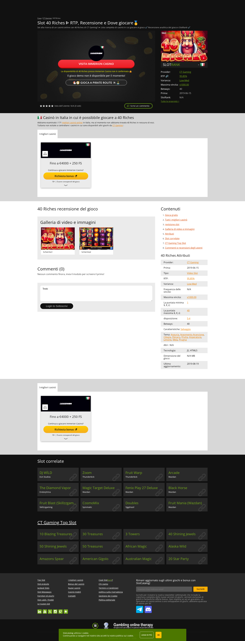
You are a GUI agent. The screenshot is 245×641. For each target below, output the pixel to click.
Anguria (175, 334)
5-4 (188, 318)
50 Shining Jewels (53, 546)
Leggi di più (146, 635)
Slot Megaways (44, 592)
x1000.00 (184, 84)
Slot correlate (172, 238)
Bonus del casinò (76, 584)
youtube (45, 610)
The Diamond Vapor (55, 488)
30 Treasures (93, 534)
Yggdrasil (129, 507)
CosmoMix (91, 503)
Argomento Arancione (192, 334)
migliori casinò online (72, 122)
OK (158, 635)
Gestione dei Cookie (108, 596)
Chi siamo (103, 584)
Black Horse (177, 488)
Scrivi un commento (139, 105)
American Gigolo (95, 559)
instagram (55, 610)
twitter (50, 610)
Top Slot (41, 580)
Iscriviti (200, 589)
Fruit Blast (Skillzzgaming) (59, 503)
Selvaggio (186, 329)
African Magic (136, 546)
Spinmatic (87, 507)
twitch (60, 610)
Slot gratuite (43, 584)
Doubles (131, 503)
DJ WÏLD (46, 473)
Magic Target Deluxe (99, 488)
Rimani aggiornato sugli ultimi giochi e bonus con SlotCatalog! (166, 582)
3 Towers (132, 534)
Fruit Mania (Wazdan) (185, 503)
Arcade (173, 473)
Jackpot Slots (43, 588)
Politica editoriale (107, 600)
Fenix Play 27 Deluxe (141, 488)
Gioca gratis (171, 215)
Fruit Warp (133, 473)
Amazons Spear (52, 559)
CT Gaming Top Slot (175, 243)
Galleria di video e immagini (180, 229)
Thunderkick (88, 476)
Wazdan (172, 476)
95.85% (183, 76)
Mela (175, 339)
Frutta (184, 337)
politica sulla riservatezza (111, 592)
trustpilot (66, 610)
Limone (168, 339)
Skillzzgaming (46, 507)
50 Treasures (93, 546)
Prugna (183, 339)
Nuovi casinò (74, 588)
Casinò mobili (74, 592)
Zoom (87, 473)
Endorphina (45, 492)
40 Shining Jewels (182, 534)
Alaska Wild (177, 546)
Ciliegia (167, 337)
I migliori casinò (75, 580)
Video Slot (192, 273)
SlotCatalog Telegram (139, 608)
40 (188, 310)
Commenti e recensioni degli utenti (183, 247)
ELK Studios (45, 476)
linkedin (39, 610)
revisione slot (172, 224)
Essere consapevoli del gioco (68, 181)
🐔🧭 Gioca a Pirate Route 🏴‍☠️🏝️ (96, 82)
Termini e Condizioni (108, 588)
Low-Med (184, 80)
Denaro (176, 337)
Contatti (72, 596)
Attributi (169, 233)
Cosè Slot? (106, 580)
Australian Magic (138, 559)
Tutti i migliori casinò (176, 219)
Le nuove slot (43, 603)
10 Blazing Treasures (56, 534)
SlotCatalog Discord (148, 608)
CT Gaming (185, 71)
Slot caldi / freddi (45, 600)
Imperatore (195, 337)
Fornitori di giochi (45, 596)
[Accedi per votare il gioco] (47, 106)
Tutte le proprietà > (170, 101)
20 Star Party (178, 559)
